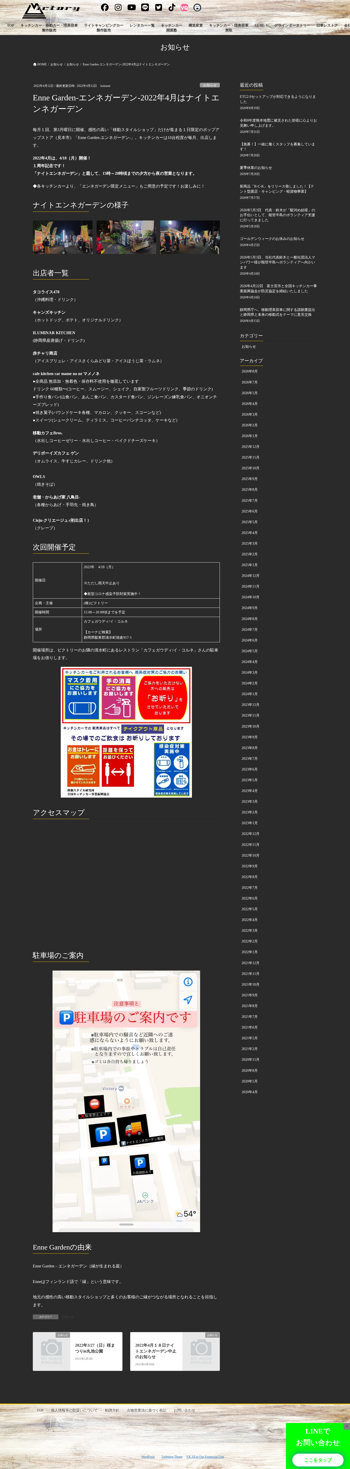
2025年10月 (251, 468)
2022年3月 (250, 930)
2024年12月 (251, 576)
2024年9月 (250, 608)
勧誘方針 (112, 1410)
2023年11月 (251, 715)
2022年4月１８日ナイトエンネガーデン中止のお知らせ (155, 1351)
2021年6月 (250, 1027)
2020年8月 (250, 1070)
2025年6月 (250, 511)
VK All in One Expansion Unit (205, 1457)
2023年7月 (250, 759)
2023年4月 (250, 791)
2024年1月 (250, 694)
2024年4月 (250, 662)
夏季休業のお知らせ (256, 168)
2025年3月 (250, 543)
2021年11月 (251, 974)
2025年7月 (250, 501)
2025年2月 (250, 554)
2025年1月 (250, 565)
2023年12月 (251, 705)
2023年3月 (250, 801)
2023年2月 (250, 812)
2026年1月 (250, 436)
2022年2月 (250, 941)
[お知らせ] (51, 1343)
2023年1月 (250, 823)
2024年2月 (250, 683)
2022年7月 (250, 888)
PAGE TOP (337, 1420)
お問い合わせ (184, 1410)
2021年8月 (250, 1006)
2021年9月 (250, 995)
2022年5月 (250, 909)
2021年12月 (251, 963)
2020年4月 (250, 1092)
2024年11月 (251, 586)
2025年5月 (250, 522)
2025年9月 (250, 479)
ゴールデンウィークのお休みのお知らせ (272, 239)
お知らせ (210, 85)
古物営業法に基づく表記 (146, 1410)
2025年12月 (251, 447)
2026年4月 (250, 404)
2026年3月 (250, 414)
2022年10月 (251, 855)
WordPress (148, 1457)
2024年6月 (250, 640)
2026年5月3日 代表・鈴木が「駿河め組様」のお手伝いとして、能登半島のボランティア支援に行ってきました (277, 215)
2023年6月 (250, 769)
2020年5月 (250, 1081)
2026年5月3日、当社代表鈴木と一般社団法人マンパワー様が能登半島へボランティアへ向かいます (277, 262)
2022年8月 (250, 877)
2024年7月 (250, 630)
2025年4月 (250, 533)
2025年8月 (250, 490)
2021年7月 (250, 1017)
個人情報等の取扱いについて (74, 1410)
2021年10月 (251, 984)
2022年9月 (250, 866)
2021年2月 (250, 1049)
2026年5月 (250, 393)
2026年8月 (250, 371)
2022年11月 (251, 845)
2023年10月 (251, 726)
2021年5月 (250, 1038)
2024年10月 (251, 597)
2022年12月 (251, 834)
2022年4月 (250, 920)
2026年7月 (250, 382)
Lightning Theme (172, 1457)
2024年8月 (250, 619)
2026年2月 (250, 425)
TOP (40, 1410)
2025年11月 (251, 457)
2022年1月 (250, 952)
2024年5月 (250, 651)
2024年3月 (250, 672)
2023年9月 (250, 737)
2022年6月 (250, 898)
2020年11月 (251, 1060)
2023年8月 (250, 748)
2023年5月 (250, 780)
